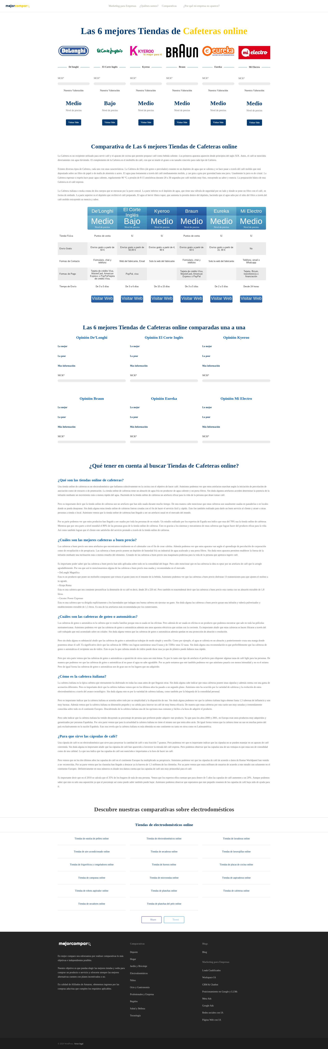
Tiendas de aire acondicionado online (92, 851)
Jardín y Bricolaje (138, 966)
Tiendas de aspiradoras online (236, 877)
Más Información (67, 427)
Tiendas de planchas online (164, 890)
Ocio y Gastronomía (139, 987)
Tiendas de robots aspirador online (91, 890)
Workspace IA (209, 977)
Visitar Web (102, 298)
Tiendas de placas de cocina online (236, 864)
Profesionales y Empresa (142, 994)
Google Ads (208, 1005)
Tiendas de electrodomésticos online (164, 825)
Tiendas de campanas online (91, 877)
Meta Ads (206, 998)
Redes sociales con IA (212, 1013)
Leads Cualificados (211, 970)
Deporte (134, 952)
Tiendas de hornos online (164, 864)
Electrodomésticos (139, 973)
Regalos (134, 1001)
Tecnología (135, 1015)
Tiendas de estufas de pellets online (92, 838)
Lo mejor (62, 346)
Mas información (66, 366)
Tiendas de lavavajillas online (236, 851)
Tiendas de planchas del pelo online (164, 903)
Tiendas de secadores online (91, 903)
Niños (133, 980)
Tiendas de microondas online (164, 877)
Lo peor (62, 356)
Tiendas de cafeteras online (236, 890)
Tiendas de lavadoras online (236, 838)
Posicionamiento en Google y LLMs (219, 991)
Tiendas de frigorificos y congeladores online (92, 864)
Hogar (133, 959)
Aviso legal (78, 1044)
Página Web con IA (211, 1020)
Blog (204, 952)
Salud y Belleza (137, 1008)
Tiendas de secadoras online (164, 851)
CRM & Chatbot (210, 984)
